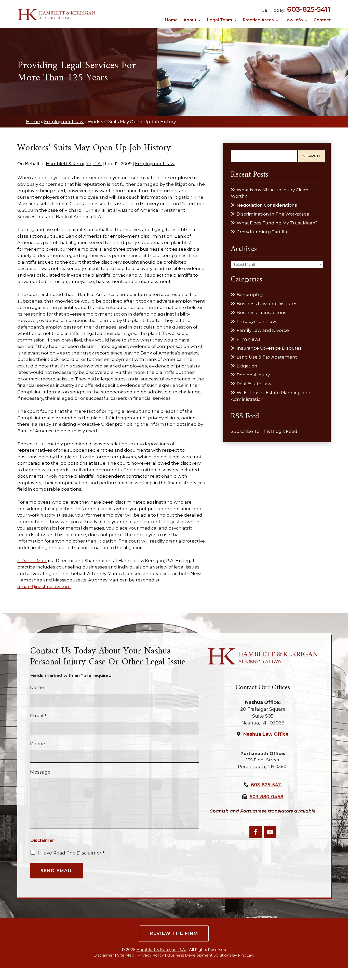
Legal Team (219, 20)
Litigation (247, 365)
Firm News (249, 339)
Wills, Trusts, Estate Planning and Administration (271, 396)
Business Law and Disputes (267, 303)
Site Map (125, 955)
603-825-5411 (309, 9)
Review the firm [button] (174, 933)
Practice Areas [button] (258, 20)
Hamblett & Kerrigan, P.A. (74, 163)
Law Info (294, 20)
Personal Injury (253, 374)
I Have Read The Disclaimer (71, 853)
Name (37, 687)
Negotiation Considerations (267, 205)
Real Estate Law (254, 383)
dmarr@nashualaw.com (44, 586)
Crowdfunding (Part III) (262, 231)
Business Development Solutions (199, 955)
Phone (37, 744)
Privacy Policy (151, 955)
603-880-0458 (266, 797)
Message (40, 772)
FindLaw (246, 955)
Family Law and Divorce (263, 330)
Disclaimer (42, 840)
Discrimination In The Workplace (273, 214)
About (189, 20)
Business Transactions (261, 312)
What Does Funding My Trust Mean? (277, 222)
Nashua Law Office (266, 734)
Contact (322, 20)
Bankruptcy (250, 294)
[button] (342, 931)
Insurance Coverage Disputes (269, 348)
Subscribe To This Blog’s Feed (264, 431)
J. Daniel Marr (32, 560)
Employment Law (155, 163)
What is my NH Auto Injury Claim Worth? (270, 193)
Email (38, 716)
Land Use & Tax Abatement (267, 357)
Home (171, 20)
